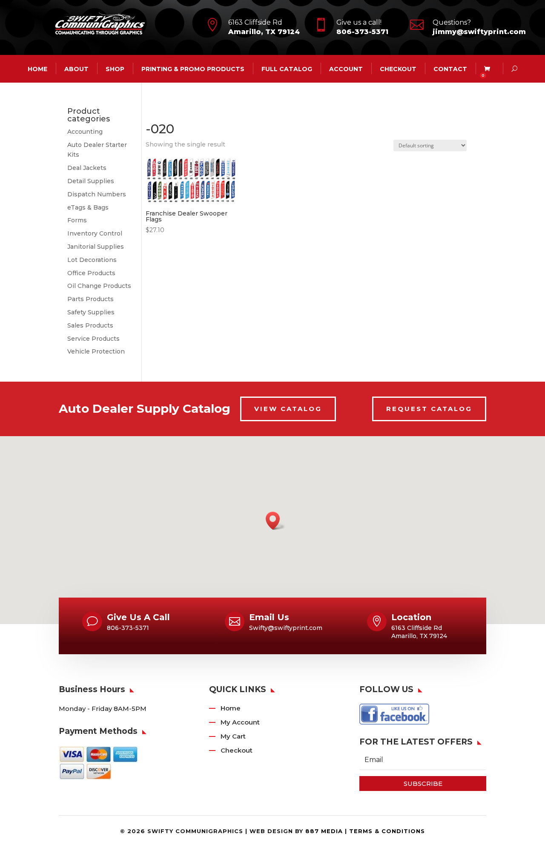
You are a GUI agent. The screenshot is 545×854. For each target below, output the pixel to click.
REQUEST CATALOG (429, 409)
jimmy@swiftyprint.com (479, 32)
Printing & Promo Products (192, 68)
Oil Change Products (99, 286)
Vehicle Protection (96, 351)
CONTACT (450, 68)
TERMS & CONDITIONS (387, 831)
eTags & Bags (88, 207)
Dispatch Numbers (96, 194)
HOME (37, 68)
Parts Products (90, 299)
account (346, 68)
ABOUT (76, 68)
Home (231, 708)
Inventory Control (94, 233)
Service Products (93, 338)
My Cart (233, 736)
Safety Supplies (91, 312)
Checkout (398, 68)
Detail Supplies (90, 181)
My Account (240, 722)
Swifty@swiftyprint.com (285, 628)
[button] (275, 521)
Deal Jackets (86, 168)
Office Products (91, 273)
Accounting (85, 131)
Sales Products (90, 325)
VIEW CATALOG (288, 409)
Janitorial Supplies (95, 246)
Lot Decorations (92, 260)
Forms (77, 220)
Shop (115, 68)
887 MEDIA (324, 831)
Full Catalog (286, 68)
